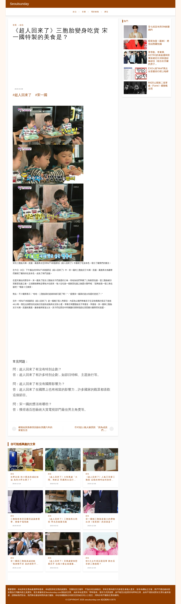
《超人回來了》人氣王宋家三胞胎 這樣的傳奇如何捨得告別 (100, 478)
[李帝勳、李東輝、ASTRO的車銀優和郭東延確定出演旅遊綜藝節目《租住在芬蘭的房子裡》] (135, 57)
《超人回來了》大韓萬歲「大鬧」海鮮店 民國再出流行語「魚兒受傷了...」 (62, 478)
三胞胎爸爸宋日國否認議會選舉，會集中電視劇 (25, 520)
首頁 (15, 25)
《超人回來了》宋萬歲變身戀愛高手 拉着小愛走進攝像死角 (62, 562)
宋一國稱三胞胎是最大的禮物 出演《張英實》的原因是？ (100, 520)
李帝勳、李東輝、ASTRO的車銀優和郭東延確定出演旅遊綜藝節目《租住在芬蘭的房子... (159, 58)
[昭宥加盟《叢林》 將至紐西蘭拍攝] (135, 44)
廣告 (106, 12)
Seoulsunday (19, 4)
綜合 (75, 12)
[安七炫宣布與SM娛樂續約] (135, 31)
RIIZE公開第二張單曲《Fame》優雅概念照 (158, 86)
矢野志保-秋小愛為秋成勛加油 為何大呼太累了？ (25, 478)
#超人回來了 (22, 95)
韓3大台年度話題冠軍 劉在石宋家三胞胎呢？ (100, 562)
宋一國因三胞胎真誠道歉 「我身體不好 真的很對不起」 (23, 562)
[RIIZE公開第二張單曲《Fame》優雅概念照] (135, 87)
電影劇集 (95, 12)
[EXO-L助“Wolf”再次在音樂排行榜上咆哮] (135, 73)
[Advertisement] (63, 61)
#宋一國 (41, 95)
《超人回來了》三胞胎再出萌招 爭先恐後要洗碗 (62, 520)
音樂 (84, 12)
